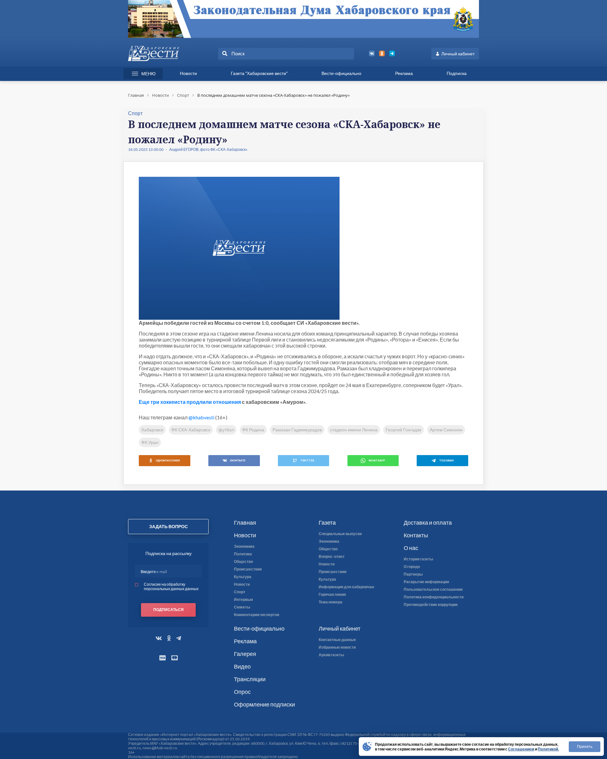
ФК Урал (149, 442)
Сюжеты (242, 607)
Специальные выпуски (340, 534)
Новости (188, 73)
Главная (245, 522)
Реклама (404, 73)
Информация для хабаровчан (346, 587)
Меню (148, 73)
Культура (242, 577)
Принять (584, 746)
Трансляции (250, 679)
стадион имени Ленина (353, 429)
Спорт (239, 592)
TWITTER (307, 460)
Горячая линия (332, 594)
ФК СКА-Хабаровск (190, 429)
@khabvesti (201, 417)
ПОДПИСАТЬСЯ (168, 609)
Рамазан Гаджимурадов (297, 429)
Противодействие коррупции (430, 604)
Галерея (245, 653)
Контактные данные (337, 640)
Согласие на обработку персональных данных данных (171, 586)
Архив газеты (331, 655)
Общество (243, 561)
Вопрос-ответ (332, 556)
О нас (411, 547)
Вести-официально (341, 73)
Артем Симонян (446, 429)
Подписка (457, 73)
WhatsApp (377, 460)
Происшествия (248, 569)
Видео (242, 666)
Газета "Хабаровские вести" (259, 73)
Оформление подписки (264, 704)
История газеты (418, 559)
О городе (412, 567)
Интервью (243, 599)
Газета (327, 522)
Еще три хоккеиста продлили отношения (190, 402)
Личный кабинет (458, 53)
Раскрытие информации (426, 582)
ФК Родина (253, 429)
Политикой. (548, 749)
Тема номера (330, 602)
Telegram (446, 460)
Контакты (416, 535)
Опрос (242, 691)
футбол (226, 429)
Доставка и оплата (428, 522)
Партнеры (413, 574)
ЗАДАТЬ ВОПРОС (168, 526)
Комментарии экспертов (256, 615)
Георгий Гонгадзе (403, 429)
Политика (243, 554)
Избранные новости (337, 647)
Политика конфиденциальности (433, 597)
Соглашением (521, 749)
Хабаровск (152, 429)
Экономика (244, 546)
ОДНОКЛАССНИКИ (168, 460)
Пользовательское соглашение (433, 589)
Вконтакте (237, 460)
